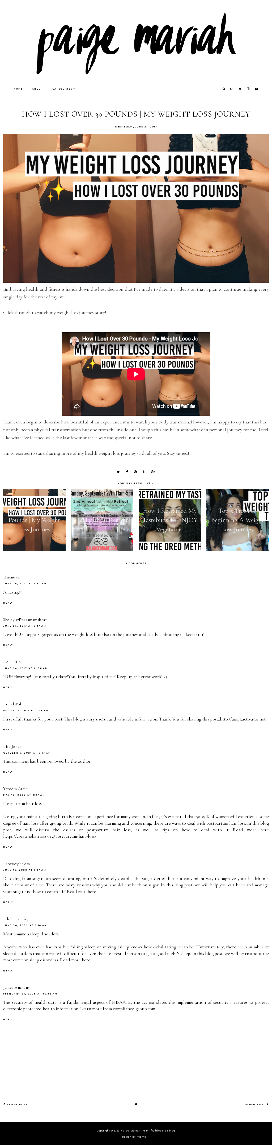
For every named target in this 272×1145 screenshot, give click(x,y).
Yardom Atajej (16, 788)
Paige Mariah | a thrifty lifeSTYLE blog (148, 1130)
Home (18, 88)
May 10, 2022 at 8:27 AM (24, 794)
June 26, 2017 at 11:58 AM (25, 668)
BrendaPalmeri (16, 704)
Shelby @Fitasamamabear (25, 619)
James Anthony (16, 987)
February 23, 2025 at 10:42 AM (30, 993)
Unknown (11, 577)
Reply (8, 602)
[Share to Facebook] (127, 472)
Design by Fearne (134, 1136)
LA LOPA (12, 662)
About (37, 88)
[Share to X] (118, 472)
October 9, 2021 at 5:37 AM (27, 752)
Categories (62, 88)
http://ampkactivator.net (243, 719)
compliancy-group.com (134, 1008)
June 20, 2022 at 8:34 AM (25, 925)
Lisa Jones (12, 746)
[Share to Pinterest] (135, 472)
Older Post (256, 1104)
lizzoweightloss (16, 863)
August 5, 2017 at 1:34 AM (25, 710)
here (92, 891)
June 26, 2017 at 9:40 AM (24, 583)
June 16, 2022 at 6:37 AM (24, 869)
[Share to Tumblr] (144, 472)
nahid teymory (16, 919)
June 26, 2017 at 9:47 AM (24, 625)
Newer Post (16, 1104)
